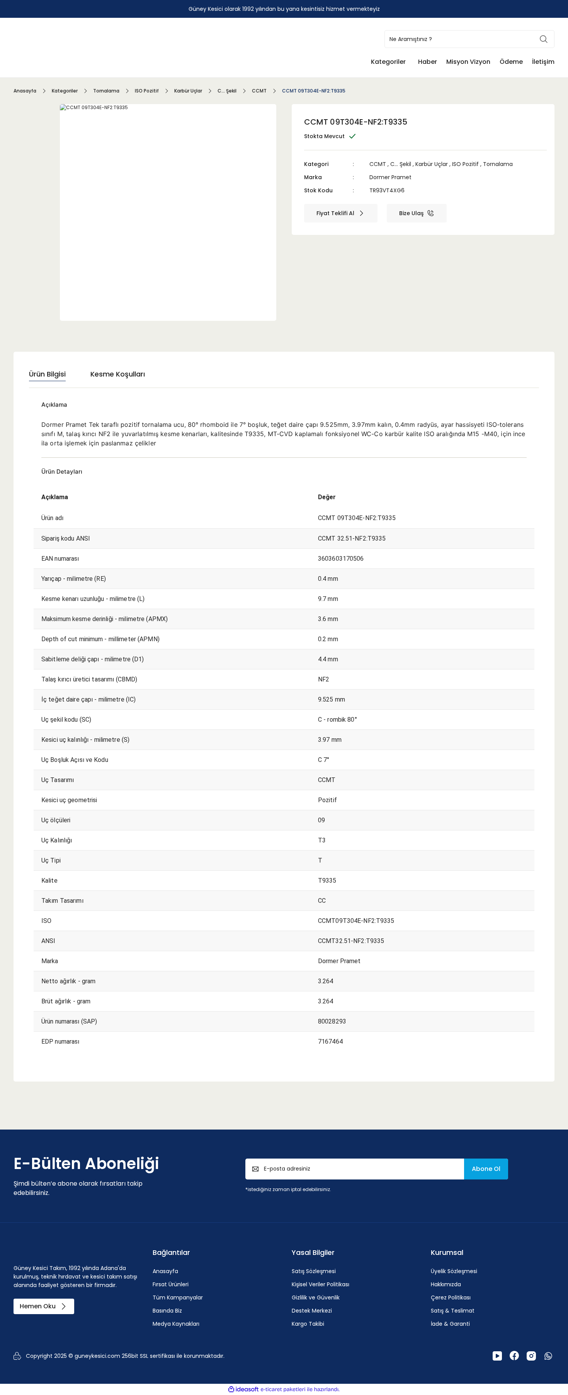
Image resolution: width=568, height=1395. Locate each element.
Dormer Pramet (390, 177)
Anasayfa (165, 1271)
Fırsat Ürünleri (171, 1284)
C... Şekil (400, 164)
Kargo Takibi (308, 1324)
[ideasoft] (243, 1389)
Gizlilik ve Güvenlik (316, 1297)
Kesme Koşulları (117, 374)
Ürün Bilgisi (47, 374)
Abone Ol (486, 1168)
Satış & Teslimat (452, 1311)
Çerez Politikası (451, 1297)
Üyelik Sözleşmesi (454, 1271)
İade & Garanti (450, 1324)
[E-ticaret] (283, 1389)
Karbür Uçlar (431, 164)
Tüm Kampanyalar (178, 1297)
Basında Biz (167, 1311)
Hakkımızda (446, 1284)
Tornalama (498, 164)
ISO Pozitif (465, 164)
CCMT (377, 164)
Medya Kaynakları (176, 1324)
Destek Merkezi (312, 1311)
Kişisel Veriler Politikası (320, 1284)
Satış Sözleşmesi (314, 1271)
